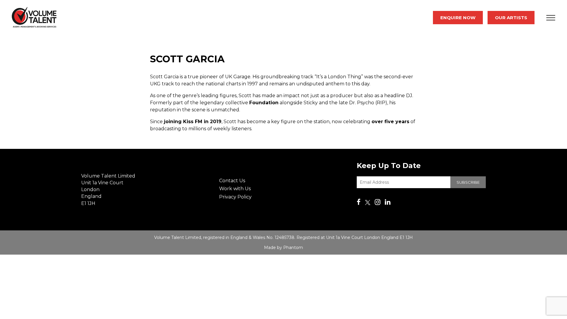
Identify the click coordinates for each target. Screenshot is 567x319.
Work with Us (235, 188)
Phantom (293, 247)
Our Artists (511, 17)
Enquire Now (457, 17)
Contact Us (232, 180)
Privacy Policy (235, 197)
